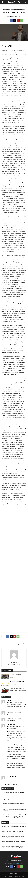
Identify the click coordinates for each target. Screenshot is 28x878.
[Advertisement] (14, 569)
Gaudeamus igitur (22, 644)
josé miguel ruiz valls (13, 776)
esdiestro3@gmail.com (17, 863)
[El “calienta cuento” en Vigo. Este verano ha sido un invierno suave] (5, 683)
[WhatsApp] (21, 20)
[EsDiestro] (8, 16)
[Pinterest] (18, 20)
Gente (9, 9)
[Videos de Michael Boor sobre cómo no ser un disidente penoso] (5, 690)
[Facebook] (11, 20)
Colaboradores (18, 9)
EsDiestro (12, 16)
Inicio (2, 7)
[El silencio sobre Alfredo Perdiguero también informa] (5, 676)
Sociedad (7, 7)
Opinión (12, 9)
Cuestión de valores (6, 644)
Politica (23, 9)
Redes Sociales (5, 692)
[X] (14, 20)
